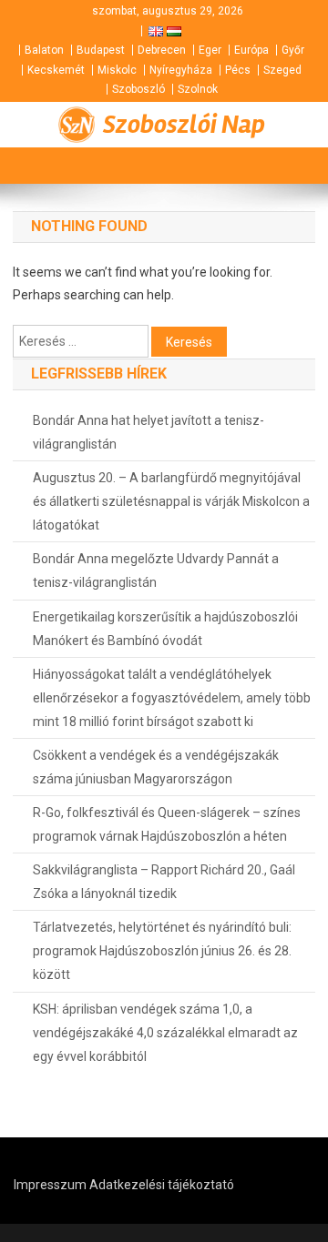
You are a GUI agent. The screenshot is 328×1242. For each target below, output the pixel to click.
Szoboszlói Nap (184, 124)
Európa (251, 50)
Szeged (282, 70)
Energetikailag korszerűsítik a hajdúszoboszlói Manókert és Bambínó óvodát (165, 629)
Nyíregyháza (180, 70)
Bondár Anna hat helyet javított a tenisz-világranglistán (148, 432)
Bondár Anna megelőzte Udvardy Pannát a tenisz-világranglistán (156, 570)
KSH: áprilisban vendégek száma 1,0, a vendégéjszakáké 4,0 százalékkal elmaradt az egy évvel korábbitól (165, 1033)
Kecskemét (56, 70)
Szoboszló (138, 89)
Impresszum (50, 1184)
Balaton (44, 50)
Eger (210, 50)
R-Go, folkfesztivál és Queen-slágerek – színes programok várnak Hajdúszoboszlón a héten (167, 824)
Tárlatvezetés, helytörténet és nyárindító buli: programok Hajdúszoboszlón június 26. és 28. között (162, 951)
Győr (293, 50)
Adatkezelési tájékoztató (161, 1184)
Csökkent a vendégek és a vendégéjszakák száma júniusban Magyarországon (156, 767)
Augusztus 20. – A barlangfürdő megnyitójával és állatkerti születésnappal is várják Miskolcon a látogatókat (171, 501)
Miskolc (117, 70)
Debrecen (162, 50)
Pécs (238, 70)
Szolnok (198, 89)
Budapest (101, 50)
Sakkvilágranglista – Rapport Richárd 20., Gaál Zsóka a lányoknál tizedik (164, 882)
